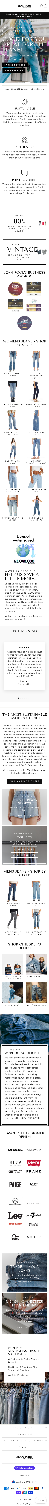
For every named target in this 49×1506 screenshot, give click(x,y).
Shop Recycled (24, 849)
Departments (24, 1434)
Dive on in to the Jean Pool (23, 1441)
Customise (24, 1327)
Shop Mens (35, 62)
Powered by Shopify (24, 1504)
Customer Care (23, 1428)
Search (24, 1447)
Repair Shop (24, 1321)
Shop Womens (13, 62)
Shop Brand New (24, 855)
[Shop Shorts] (24, 807)
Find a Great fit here (24, 781)
